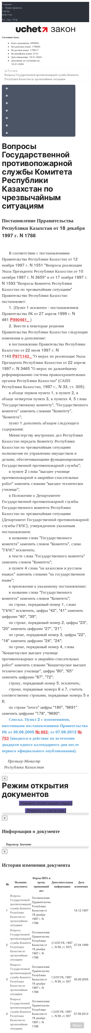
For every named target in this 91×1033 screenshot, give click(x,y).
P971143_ (22, 356)
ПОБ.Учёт (7, 14)
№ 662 (41, 732)
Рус (3, 19)
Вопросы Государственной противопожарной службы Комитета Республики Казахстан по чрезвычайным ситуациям (20, 910)
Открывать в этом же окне (45, 810)
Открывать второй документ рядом (45, 803)
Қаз (9, 19)
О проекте (7, 4)
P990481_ (20, 319)
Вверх (77, 1025)
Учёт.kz (6, 11)
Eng (15, 19)
